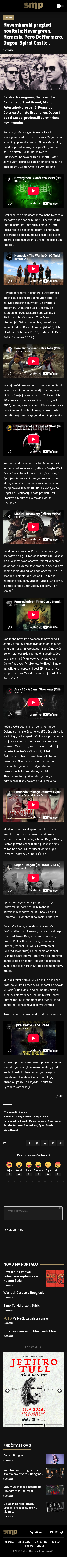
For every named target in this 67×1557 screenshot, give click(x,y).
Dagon (22, 1112)
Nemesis (42, 1121)
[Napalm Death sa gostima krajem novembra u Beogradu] (55, 1473)
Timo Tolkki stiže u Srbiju (21, 1306)
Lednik (24, 1121)
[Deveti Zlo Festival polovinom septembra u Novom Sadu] (55, 1278)
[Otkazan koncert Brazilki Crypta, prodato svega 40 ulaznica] (55, 1507)
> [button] (59, 1390)
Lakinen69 (49, 1551)
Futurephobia (11, 1121)
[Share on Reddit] (44, 1143)
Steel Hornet (10, 1130)
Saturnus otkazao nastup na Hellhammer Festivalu (22, 1489)
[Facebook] (47, 1532)
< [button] (7, 1390)
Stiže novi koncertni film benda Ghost (30, 1331)
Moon (32, 1121)
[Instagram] (56, 1532)
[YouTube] (51, 1532)
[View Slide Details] (33, 1389)
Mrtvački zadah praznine (25, 1318)
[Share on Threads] (60, 1143)
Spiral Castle (46, 1125)
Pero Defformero (13, 1125)
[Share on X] (37, 1143)
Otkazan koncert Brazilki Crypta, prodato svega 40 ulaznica (20, 1508)
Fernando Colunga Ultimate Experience (25, 1116)
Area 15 (13, 1112)
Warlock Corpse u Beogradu (23, 1293)
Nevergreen (54, 1121)
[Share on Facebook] (29, 1143)
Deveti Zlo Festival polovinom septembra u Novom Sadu (20, 1276)
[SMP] (33, 6)
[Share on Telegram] (52, 1143)
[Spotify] (61, 1532)
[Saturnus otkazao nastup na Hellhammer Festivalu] (55, 1490)
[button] (6, 6)
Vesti (8, 17)
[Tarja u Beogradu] (55, 1459)
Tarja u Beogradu (14, 1455)
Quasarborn (30, 1125)
